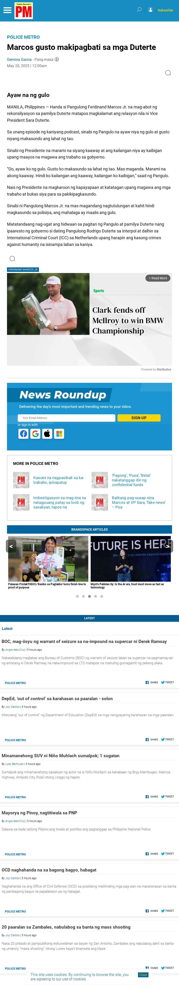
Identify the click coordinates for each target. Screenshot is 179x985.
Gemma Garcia (19, 59)
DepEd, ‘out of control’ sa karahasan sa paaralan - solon (57, 698)
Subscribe (165, 10)
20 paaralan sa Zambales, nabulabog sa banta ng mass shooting (66, 927)
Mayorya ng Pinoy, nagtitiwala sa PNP (39, 813)
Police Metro (23, 37)
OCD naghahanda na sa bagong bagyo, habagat (49, 870)
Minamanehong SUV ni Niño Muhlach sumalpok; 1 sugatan (61, 755)
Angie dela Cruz (15, 649)
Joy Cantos (12, 707)
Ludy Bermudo (14, 764)
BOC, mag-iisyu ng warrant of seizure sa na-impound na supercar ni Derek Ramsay (84, 641)
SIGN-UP (138, 418)
